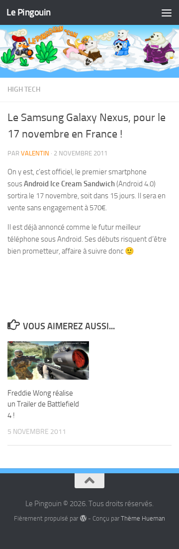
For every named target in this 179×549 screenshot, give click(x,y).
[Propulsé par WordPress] (83, 518)
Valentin (35, 153)
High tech (23, 89)
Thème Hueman (143, 518)
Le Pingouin (28, 12)
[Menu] (166, 12)
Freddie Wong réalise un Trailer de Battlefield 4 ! (43, 404)
